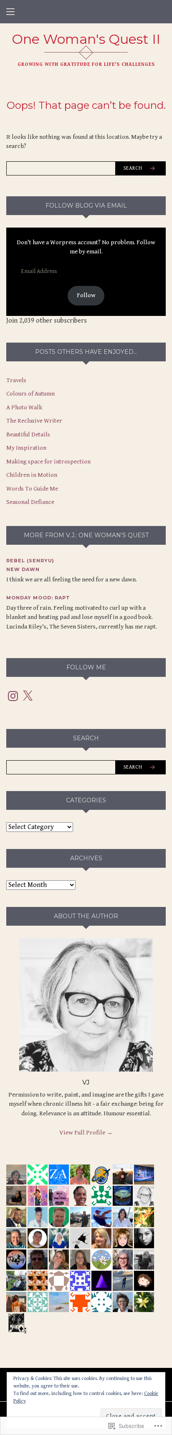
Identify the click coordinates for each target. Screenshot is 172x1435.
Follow (86, 295)
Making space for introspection (48, 461)
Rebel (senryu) (30, 560)
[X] (27, 696)
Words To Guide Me (32, 488)
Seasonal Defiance (30, 502)
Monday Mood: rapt (38, 598)
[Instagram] (13, 696)
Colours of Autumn (30, 393)
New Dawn (23, 569)
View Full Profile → (86, 1132)
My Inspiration (26, 447)
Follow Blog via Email (86, 205)
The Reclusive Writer (34, 420)
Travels (16, 380)
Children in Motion (31, 474)
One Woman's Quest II (86, 39)
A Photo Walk (24, 407)
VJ (86, 1082)
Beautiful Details (28, 434)
